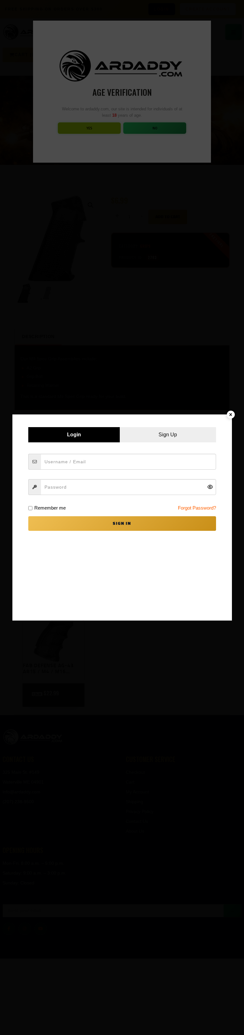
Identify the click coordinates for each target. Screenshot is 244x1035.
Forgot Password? (197, 508)
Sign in (122, 523)
